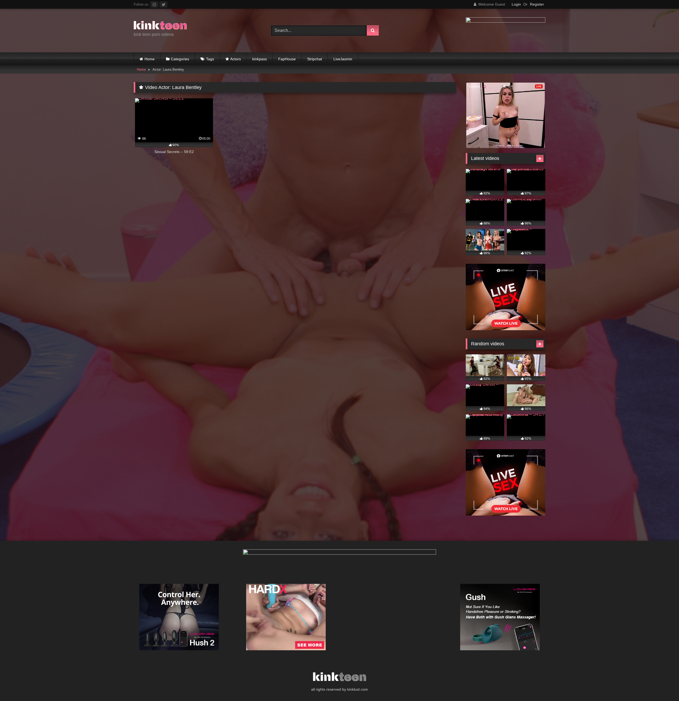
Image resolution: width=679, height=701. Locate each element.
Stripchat (314, 59)
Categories (180, 59)
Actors (235, 59)
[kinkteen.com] (160, 26)
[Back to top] (662, 685)
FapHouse (287, 59)
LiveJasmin (342, 59)
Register (537, 4)
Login (516, 4)
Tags (210, 59)
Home (150, 59)
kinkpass (259, 59)
